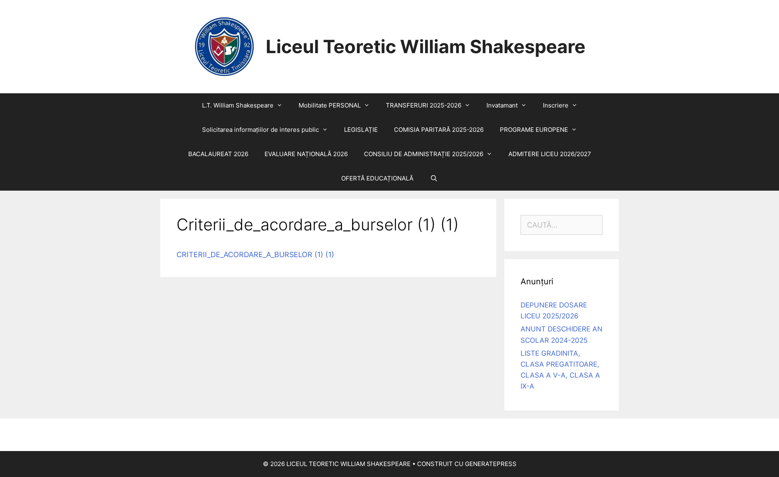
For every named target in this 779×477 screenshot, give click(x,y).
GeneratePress (490, 464)
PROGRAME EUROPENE (534, 129)
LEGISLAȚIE (361, 129)
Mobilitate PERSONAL (330, 105)
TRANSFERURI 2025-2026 (423, 105)
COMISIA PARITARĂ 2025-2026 (439, 129)
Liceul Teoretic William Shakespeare (425, 46)
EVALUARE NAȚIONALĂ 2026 (306, 154)
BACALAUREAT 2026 (218, 154)
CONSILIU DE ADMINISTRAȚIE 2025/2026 (423, 154)
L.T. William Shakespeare (237, 105)
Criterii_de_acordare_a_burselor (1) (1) (255, 254)
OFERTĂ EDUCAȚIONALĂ (377, 178)
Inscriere (555, 105)
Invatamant (502, 105)
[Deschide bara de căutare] (433, 178)
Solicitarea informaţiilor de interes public (260, 129)
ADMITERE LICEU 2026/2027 (549, 154)
